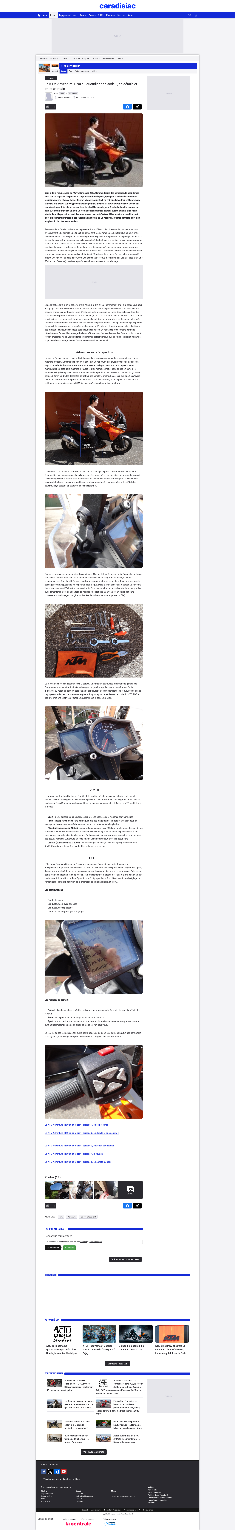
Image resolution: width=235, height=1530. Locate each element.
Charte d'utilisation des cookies (160, 1498)
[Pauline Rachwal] (49, 100)
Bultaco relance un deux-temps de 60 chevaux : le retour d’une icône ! (76, 1439)
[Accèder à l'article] (63, 1334)
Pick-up (79, 1499)
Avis (75, 15)
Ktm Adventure (71, 65)
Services (121, 15)
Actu (45, 15)
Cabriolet (79, 1494)
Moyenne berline (47, 1494)
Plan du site (152, 1490)
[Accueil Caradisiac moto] (39, 15)
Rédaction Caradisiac (112, 1510)
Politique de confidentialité (158, 1495)
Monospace (45, 1501)
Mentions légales (154, 1492)
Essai (120, 58)
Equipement (65, 15)
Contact (85, 1510)
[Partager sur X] (138, 106)
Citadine (44, 1491)
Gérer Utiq (151, 1503)
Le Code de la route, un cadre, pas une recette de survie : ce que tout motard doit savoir (79, 1404)
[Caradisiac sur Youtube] (64, 1472)
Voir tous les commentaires (125, 1259)
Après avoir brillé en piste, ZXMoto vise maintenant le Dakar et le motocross (126, 1439)
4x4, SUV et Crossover (84, 1496)
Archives (151, 1487)
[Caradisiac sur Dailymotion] (57, 1472)
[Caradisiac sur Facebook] (44, 1472)
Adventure (72, 1217)
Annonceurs (96, 1510)
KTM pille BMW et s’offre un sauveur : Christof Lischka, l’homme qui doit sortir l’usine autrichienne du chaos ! (171, 1349)
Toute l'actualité (54, 1373)
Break (43, 1499)
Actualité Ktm (52, 1319)
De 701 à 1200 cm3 (88, 1217)
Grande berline (46, 1496)
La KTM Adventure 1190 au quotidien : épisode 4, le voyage (74, 1154)
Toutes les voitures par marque (123, 1496)
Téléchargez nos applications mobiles (61, 1479)
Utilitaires (79, 1501)
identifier (83, 1242)
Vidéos (94, 71)
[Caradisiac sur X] (50, 1472)
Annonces (85, 71)
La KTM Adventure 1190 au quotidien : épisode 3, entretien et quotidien (79, 1145)
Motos (113, 1491)
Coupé (78, 1491)
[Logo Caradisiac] (118, 11)
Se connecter (53, 1247)
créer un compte (95, 1242)
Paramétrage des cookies (157, 1500)
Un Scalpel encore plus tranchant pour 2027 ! (131, 1347)
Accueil (55, 71)
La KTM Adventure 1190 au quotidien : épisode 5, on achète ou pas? (78, 1162)
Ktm (61, 1217)
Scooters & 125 (96, 15)
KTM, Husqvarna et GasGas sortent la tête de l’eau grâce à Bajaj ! (99, 1349)
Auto (130, 15)
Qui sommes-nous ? (132, 1510)
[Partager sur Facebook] (128, 106)
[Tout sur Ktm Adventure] (44, 72)
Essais (53, 15)
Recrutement (148, 1510)
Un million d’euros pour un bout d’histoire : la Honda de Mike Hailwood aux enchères (127, 1425)
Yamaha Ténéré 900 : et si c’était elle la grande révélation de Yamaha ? (77, 1425)
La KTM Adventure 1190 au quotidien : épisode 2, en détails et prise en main (82, 1133)
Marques (110, 15)
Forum (83, 15)
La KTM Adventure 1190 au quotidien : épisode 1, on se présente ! (77, 1125)
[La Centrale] (78, 1526)
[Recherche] (190, 15)
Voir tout (130, 1194)
